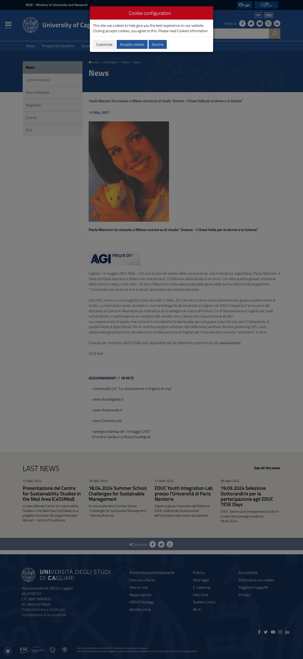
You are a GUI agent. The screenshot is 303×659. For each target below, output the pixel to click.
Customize (104, 44)
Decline (157, 44)
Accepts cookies (132, 44)
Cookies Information (192, 31)
